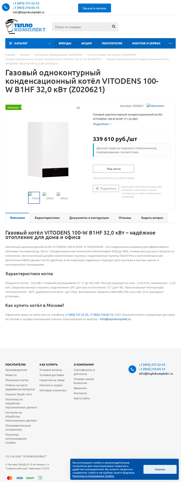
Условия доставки (52, 375)
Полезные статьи (17, 380)
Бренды (65, 43)
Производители (16, 370)
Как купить (49, 364)
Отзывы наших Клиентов (84, 381)
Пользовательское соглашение (18, 427)
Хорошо (160, 469)
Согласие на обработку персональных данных (21, 416)
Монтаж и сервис (146, 43)
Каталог (21, 43)
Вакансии (80, 388)
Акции (86, 43)
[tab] (102, 124)
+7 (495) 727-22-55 (76, 314)
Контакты (80, 393)
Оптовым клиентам (53, 390)
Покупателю (112, 43)
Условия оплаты (51, 370)
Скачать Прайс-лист (18, 394)
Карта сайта (82, 398)
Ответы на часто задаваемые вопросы (20, 387)
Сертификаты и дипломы (84, 372)
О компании (84, 364)
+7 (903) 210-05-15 (101, 314)
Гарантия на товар (52, 380)
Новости (11, 375)
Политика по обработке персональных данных (21, 403)
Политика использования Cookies (15, 438)
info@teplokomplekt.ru (28, 12)
